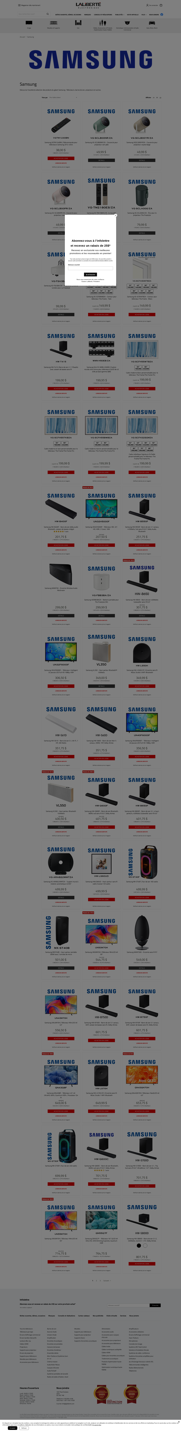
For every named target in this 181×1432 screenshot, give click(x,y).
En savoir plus (96, 1425)
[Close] (115, 215)
